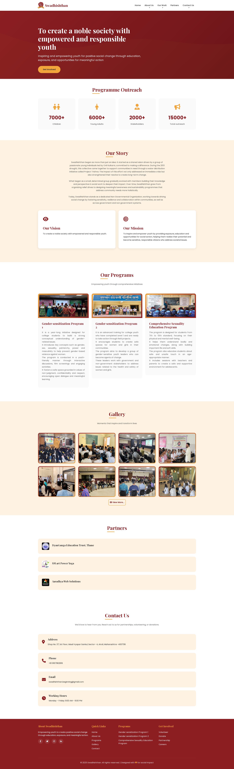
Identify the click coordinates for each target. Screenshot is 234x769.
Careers (162, 744)
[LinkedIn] (60, 741)
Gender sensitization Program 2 (133, 736)
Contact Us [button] (188, 5)
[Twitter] (47, 741)
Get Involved (49, 69)
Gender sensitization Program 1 (133, 732)
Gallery (95, 744)
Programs (96, 740)
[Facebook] (40, 741)
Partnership (164, 740)
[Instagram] (54, 741)
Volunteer (163, 732)
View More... (118, 502)
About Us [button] (149, 5)
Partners (175, 5)
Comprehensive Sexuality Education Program (135, 742)
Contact (96, 748)
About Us (96, 736)
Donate (162, 736)
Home (138, 5)
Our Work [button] (162, 5)
